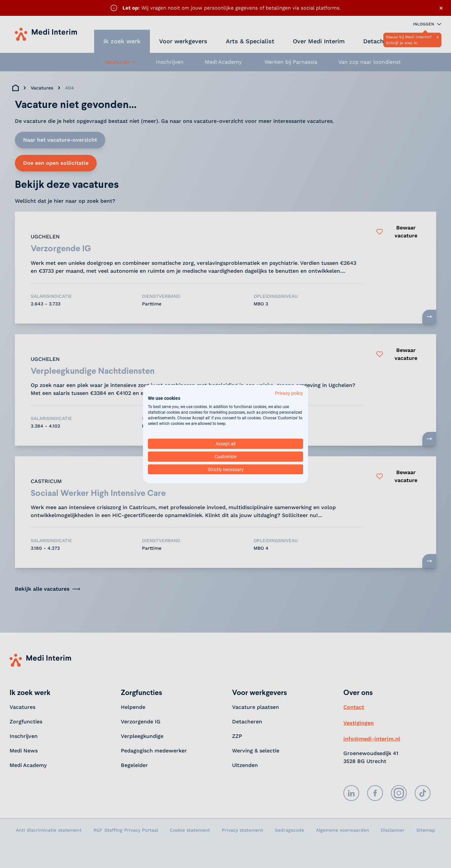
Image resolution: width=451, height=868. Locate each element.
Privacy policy (289, 393)
